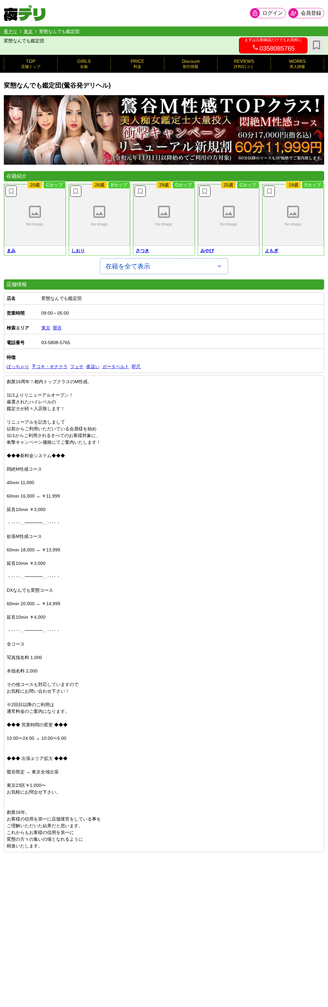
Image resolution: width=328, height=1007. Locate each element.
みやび (207, 250)
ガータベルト (115, 366)
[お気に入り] (316, 45)
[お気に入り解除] (11, 191)
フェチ (77, 366)
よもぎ (271, 250)
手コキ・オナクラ (50, 366)
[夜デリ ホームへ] (24, 13)
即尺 (136, 366)
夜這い (93, 366)
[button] (35, 215)
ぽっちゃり (18, 366)
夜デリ (10, 31)
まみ (11, 250)
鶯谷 (57, 327)
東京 (28, 31)
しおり (78, 250)
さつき (142, 250)
